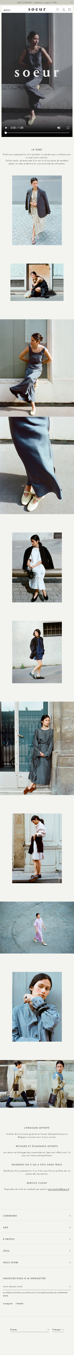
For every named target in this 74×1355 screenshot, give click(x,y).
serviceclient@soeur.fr (58, 1189)
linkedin (20, 1303)
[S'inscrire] (70, 1286)
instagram (8, 1303)
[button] (8, 10)
